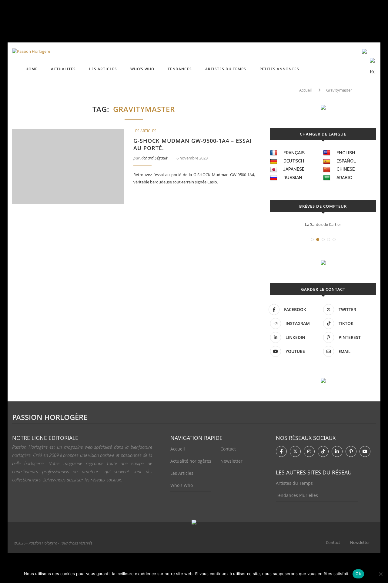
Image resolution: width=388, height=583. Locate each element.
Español (346, 161)
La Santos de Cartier (323, 224)
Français (294, 152)
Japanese (293, 169)
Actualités (63, 69)
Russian (292, 177)
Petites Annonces (279, 69)
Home (31, 69)
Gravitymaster (339, 90)
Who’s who (142, 69)
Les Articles (181, 473)
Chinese (345, 169)
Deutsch (293, 161)
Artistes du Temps (225, 69)
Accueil (305, 90)
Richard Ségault (153, 158)
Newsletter (231, 461)
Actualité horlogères (190, 461)
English (345, 152)
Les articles (103, 69)
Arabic (344, 177)
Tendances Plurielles (297, 495)
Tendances (180, 69)
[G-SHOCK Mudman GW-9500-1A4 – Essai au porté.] (68, 166)
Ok (358, 573)
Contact (228, 449)
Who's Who (181, 485)
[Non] (380, 574)
